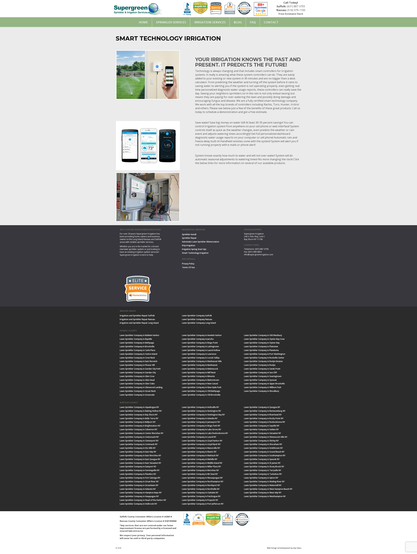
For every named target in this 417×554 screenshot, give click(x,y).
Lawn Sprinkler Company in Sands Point (262, 368)
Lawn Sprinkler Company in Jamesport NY (201, 422)
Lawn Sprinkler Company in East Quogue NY (140, 459)
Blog (238, 22)
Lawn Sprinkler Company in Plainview (261, 346)
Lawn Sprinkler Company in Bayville (136, 339)
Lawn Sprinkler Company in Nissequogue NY (202, 477)
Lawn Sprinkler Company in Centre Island (138, 354)
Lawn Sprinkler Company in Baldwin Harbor (139, 335)
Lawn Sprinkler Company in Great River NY (139, 481)
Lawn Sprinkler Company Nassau (197, 319)
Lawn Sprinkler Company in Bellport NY (138, 422)
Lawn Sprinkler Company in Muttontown (200, 380)
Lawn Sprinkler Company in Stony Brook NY (264, 466)
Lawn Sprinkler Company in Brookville (137, 346)
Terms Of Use (188, 267)
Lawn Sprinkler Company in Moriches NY (200, 470)
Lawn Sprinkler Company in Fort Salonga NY (140, 477)
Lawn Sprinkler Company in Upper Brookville (264, 383)
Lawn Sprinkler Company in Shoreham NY (263, 444)
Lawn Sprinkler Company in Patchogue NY (201, 496)
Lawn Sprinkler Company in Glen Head (137, 380)
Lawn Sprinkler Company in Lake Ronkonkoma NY (205, 433)
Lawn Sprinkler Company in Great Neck (138, 391)
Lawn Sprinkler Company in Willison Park (262, 387)
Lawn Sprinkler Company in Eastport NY (138, 466)
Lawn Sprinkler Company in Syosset (260, 380)
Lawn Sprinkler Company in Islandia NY (199, 418)
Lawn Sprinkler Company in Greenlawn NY (139, 485)
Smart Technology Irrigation (195, 253)
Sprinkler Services (171, 22)
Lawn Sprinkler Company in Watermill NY (262, 485)
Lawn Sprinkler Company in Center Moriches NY (141, 433)
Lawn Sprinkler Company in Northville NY (201, 489)
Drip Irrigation (188, 245)
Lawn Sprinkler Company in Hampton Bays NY (141, 492)
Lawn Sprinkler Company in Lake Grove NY (201, 429)
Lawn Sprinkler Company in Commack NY (139, 444)
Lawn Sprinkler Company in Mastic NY (199, 451)
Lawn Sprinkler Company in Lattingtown (200, 346)
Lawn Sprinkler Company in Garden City (138, 372)
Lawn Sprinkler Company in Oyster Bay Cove (264, 339)
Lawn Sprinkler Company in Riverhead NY (263, 414)
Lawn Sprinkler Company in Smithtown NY (263, 448)
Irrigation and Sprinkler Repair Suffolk (137, 315)
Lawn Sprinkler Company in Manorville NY (201, 448)
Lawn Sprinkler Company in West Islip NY (262, 492)
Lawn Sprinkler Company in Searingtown (262, 376)
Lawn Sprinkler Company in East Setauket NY (140, 463)
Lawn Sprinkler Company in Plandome (261, 350)
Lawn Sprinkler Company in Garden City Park (140, 368)
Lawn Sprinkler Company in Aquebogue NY (139, 407)
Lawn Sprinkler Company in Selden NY (261, 429)
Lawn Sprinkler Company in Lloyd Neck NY (201, 444)
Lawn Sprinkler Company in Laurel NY (199, 437)
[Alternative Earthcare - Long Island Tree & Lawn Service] (137, 8)
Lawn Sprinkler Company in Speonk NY (262, 459)
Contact (271, 22)
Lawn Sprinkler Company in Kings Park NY (201, 425)
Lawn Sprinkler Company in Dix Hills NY (138, 448)
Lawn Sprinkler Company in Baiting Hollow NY (141, 411)
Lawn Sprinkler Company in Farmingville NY (139, 470)
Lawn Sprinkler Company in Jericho (198, 339)
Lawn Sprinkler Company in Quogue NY (262, 407)
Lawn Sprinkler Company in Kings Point (200, 342)
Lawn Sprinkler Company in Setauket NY (262, 433)
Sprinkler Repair (189, 238)
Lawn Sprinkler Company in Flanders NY (138, 474)
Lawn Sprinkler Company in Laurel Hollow (201, 350)
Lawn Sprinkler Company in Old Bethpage (201, 391)
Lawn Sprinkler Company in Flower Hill (137, 365)
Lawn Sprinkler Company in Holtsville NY (200, 407)
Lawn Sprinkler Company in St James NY (262, 463)
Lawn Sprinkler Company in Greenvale (137, 394)
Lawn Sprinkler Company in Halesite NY (138, 489)
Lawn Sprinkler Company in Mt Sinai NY (200, 474)
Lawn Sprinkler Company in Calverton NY (138, 429)
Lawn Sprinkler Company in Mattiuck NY (200, 455)
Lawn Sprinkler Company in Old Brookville (201, 394)
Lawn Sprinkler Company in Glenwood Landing (141, 387)
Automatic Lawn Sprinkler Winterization (200, 241)
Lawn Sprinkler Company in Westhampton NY (265, 496)
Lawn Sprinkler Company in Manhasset (199, 365)
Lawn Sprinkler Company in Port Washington (264, 354)
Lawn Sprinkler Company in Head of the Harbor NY (143, 500)
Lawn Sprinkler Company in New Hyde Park (201, 387)
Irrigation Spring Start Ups (194, 249)
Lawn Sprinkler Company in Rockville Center (264, 357)
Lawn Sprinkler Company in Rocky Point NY (263, 418)
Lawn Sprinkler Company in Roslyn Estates (263, 361)
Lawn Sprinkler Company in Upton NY (261, 477)
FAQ (253, 22)
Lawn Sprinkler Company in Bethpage (137, 342)
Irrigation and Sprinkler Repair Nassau (137, 319)
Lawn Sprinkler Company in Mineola (198, 376)
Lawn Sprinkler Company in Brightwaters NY (140, 425)
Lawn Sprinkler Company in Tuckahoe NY (263, 474)
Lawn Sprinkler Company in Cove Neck (137, 357)
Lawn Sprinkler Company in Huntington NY (201, 411)
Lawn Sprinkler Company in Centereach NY (139, 437)
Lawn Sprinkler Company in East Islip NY (138, 451)
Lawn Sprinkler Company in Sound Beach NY (264, 451)
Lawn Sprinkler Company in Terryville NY (262, 470)
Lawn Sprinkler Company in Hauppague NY (139, 496)
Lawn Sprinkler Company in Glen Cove (137, 376)
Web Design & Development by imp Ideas (284, 548)
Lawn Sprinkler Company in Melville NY (199, 459)
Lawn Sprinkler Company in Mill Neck (199, 372)
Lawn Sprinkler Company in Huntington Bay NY (203, 414)
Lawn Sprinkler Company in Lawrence (199, 354)
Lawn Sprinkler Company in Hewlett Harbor (202, 335)
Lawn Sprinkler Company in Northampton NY (202, 481)
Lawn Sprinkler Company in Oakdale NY (200, 492)
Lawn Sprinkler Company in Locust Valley (200, 357)
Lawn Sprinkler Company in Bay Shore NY (139, 414)
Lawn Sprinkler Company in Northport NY (201, 485)
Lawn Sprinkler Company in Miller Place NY (201, 466)
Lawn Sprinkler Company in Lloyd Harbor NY (202, 440)
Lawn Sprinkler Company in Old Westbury (263, 335)
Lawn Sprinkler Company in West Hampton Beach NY (268, 489)
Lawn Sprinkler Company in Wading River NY (264, 481)
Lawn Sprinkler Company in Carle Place (137, 350)
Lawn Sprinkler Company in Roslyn (259, 365)
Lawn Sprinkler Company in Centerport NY (139, 440)
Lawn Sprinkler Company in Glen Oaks (137, 383)
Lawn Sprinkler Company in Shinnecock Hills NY (265, 437)
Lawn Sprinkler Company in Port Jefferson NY (202, 503)
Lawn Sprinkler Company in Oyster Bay (262, 342)
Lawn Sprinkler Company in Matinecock (200, 368)
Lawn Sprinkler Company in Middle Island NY (202, 463)
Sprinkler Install (189, 234)
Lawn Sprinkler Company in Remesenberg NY (264, 411)
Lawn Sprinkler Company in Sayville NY (261, 425)
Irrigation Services (210, 22)
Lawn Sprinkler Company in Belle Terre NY (139, 418)
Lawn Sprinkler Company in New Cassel (200, 383)
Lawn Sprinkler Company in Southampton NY (264, 455)
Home (143, 22)
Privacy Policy (188, 263)
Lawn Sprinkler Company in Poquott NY (200, 500)
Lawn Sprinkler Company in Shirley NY (261, 440)
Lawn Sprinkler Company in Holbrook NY (138, 503)
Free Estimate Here (291, 14)
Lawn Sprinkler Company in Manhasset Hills (202, 361)
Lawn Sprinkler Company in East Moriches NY (140, 455)
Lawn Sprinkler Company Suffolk (197, 315)
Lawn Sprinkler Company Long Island (199, 322)
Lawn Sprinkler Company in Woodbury (261, 391)
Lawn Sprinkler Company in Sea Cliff (260, 372)
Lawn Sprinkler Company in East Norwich (138, 361)
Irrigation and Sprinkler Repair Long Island (139, 322)
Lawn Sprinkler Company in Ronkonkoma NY (264, 422)
